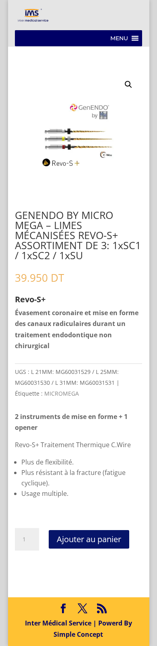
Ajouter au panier (89, 539)
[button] (119, 38)
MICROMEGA (61, 393)
